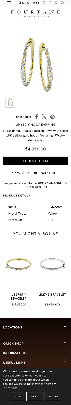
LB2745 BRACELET (52, 294)
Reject (35, 396)
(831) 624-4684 (29, 2)
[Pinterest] (52, 117)
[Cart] (50, 2)
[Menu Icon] (9, 3)
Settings (52, 396)
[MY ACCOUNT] (56, 2)
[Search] (62, 2)
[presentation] (7, 267)
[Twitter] (44, 117)
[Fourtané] (35, 12)
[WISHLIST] (43, 2)
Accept (18, 396)
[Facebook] (36, 117)
